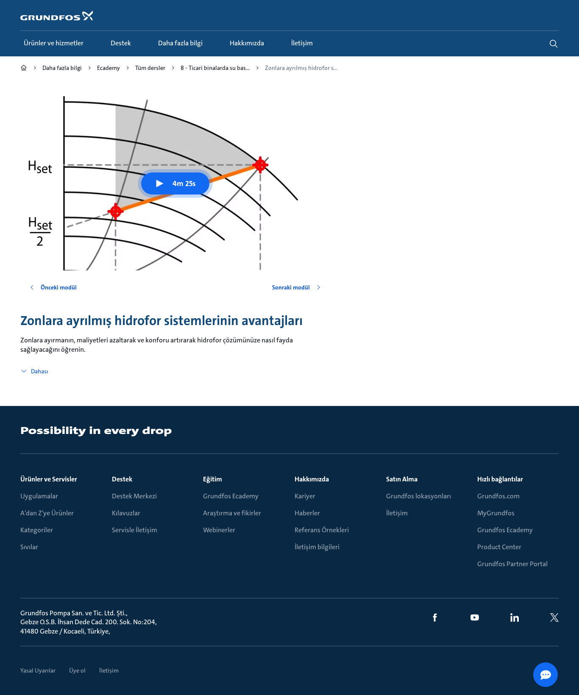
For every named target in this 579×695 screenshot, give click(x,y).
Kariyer (305, 496)
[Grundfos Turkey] (23, 68)
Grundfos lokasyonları (418, 496)
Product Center (499, 546)
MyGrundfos (496, 513)
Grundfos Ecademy (231, 496)
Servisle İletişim (134, 529)
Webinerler (219, 529)
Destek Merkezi (134, 496)
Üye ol (77, 670)
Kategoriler (36, 529)
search (553, 43)
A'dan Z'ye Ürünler (47, 513)
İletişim (397, 513)
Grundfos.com (498, 496)
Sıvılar (29, 546)
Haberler (307, 513)
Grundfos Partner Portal (512, 563)
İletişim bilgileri (317, 546)
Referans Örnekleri (322, 529)
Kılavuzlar (126, 513)
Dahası (39, 371)
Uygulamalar (39, 496)
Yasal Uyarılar (38, 670)
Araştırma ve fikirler (232, 513)
